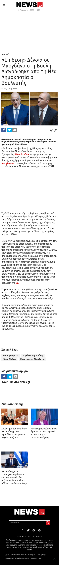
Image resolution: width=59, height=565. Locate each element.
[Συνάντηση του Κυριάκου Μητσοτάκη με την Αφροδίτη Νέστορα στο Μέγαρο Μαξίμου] (14, 417)
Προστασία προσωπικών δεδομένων (17, 558)
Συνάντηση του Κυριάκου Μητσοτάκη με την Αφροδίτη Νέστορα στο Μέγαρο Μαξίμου (14, 433)
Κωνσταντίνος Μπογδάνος (32, 359)
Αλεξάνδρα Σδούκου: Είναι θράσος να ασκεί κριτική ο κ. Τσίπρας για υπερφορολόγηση (44, 433)
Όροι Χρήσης (41, 555)
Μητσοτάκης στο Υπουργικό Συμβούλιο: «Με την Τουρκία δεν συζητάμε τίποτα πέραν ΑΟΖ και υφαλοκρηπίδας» (14, 477)
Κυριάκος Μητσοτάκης (33, 355)
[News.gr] (29, 4)
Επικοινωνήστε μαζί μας (18, 555)
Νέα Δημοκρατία (10, 355)
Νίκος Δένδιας (21, 154)
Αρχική (7, 555)
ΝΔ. (17, 282)
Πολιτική (5, 54)
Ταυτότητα (33, 558)
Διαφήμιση (31, 555)
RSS (40, 558)
